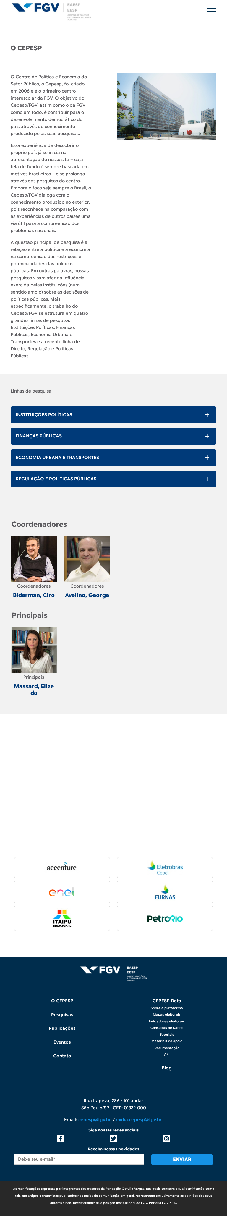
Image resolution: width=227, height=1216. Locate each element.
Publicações (62, 1028)
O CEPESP (62, 1000)
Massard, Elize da (34, 689)
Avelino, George (87, 595)
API (166, 1054)
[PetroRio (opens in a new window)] (165, 918)
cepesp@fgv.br (95, 1119)
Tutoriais (167, 1034)
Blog (167, 1068)
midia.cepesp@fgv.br (139, 1119)
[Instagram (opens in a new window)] (166, 1138)
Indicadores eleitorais (167, 1021)
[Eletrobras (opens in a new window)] (165, 867)
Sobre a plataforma (167, 1008)
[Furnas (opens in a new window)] (165, 891)
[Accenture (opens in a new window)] (62, 867)
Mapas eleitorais (167, 1014)
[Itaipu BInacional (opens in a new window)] (62, 918)
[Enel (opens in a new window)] (62, 891)
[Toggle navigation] (211, 11)
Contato (62, 1055)
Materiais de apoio (166, 1041)
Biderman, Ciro (34, 595)
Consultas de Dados (166, 1028)
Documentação (166, 1048)
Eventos (62, 1042)
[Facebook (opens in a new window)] (60, 1138)
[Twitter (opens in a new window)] (113, 1138)
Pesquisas (62, 1014)
